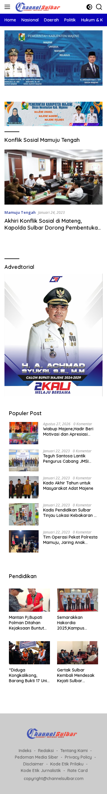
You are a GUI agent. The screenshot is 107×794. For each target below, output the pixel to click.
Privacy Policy (78, 757)
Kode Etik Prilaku (67, 764)
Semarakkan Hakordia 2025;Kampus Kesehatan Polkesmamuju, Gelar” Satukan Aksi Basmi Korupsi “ (76, 623)
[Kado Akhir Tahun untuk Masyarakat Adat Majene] (24, 487)
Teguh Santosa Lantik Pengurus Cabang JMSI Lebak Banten (66, 458)
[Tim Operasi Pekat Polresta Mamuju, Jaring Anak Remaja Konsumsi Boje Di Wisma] (24, 541)
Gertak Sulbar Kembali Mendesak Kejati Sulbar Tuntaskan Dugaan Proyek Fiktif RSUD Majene (76, 675)
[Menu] (8, 7)
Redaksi (46, 750)
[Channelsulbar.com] (38, 7)
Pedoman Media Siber (36, 757)
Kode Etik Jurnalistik (41, 770)
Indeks (25, 750)
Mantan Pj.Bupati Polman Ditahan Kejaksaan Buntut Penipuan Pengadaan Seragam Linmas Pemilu (26, 623)
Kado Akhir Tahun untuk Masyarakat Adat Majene (68, 485)
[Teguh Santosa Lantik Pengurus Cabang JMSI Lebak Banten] (24, 460)
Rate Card (77, 770)
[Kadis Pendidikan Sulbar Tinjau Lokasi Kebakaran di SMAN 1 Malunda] (24, 514)
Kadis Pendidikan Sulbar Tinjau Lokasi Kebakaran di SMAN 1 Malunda (70, 512)
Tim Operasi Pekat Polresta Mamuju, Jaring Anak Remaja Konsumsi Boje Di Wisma (70, 539)
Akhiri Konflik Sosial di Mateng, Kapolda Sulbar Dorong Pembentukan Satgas (52, 227)
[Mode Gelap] (89, 7)
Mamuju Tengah (20, 212)
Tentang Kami (74, 750)
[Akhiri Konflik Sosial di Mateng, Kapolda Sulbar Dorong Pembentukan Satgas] (53, 177)
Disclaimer (33, 764)
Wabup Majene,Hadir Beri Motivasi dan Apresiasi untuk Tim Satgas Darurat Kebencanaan (69, 431)
